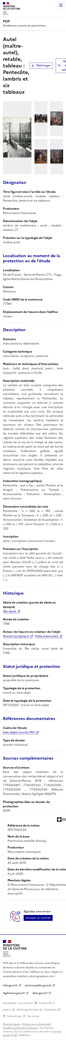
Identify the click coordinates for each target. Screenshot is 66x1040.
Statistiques (50, 1009)
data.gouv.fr (40, 993)
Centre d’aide (14, 1016)
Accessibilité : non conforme (18, 1003)
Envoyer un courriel (38, 918)
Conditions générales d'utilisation (20, 1028)
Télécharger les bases (27, 1009)
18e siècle (9, 611)
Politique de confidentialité (36, 1024)
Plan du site (33, 1016)
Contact (43, 1003)
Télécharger (43, 65)
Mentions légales (11, 1024)
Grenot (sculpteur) (16, 636)
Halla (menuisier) (46, 636)
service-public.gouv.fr (38, 985)
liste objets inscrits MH (18, 732)
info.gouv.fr (10, 985)
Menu (61, 5)
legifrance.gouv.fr (14, 993)
